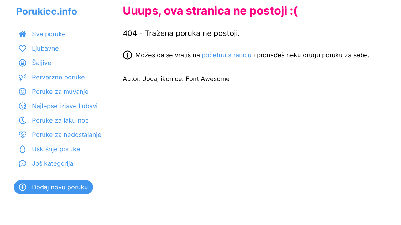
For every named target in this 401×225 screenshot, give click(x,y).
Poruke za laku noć (60, 120)
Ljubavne (45, 48)
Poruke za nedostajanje (67, 134)
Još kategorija (52, 163)
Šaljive (41, 63)
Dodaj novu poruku (60, 187)
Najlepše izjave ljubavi (65, 106)
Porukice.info (46, 11)
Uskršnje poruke (56, 149)
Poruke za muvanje (60, 91)
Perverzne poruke (58, 77)
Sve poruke (49, 34)
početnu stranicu (227, 55)
